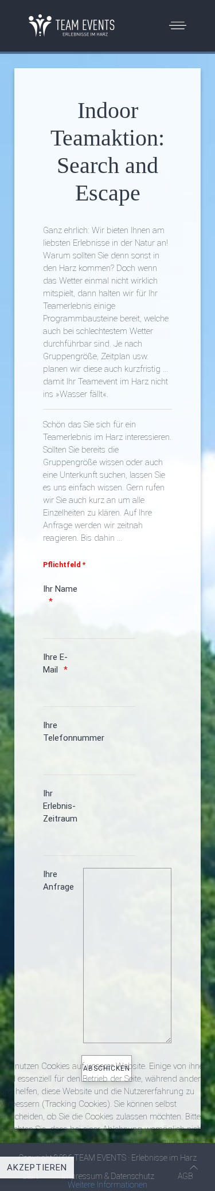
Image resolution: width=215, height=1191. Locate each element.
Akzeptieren (37, 1167)
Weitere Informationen (107, 1185)
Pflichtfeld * (64, 564)
